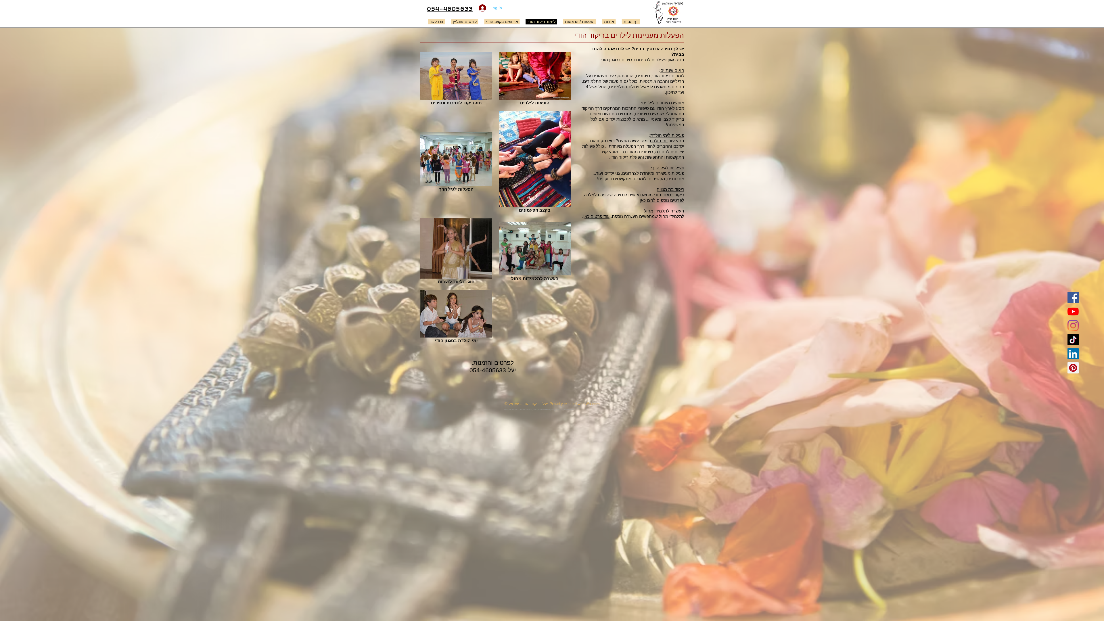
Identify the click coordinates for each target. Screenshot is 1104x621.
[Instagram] (1073, 325)
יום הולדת (659, 140)
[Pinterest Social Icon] (1073, 367)
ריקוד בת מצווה (670, 189)
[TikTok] (1073, 339)
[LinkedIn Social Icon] (1073, 353)
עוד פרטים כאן (596, 216)
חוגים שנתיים (672, 70)
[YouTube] (1073, 311)
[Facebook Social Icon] (1073, 297)
